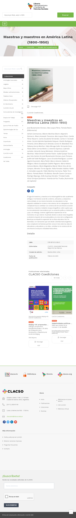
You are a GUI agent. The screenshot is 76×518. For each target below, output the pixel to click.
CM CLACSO (62, 405)
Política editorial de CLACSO (13, 437)
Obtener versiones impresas (13, 441)
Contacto (7, 449)
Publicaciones (45, 403)
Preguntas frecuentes (11, 445)
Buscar (65, 15)
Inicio (21, 47)
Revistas (43, 411)
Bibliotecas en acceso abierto (65, 400)
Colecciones (45, 407)
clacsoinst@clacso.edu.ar (15, 416)
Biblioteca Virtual (63, 409)
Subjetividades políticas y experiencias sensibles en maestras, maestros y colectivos (62, 323)
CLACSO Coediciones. (58, 316)
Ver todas (57, 278)
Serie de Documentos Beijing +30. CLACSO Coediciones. (38, 317)
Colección (30, 47)
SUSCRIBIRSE (11, 505)
